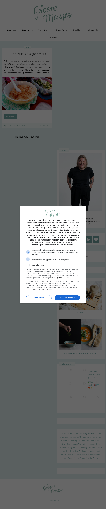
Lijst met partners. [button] (62, 278)
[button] (53, 265)
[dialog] (53, 254)
